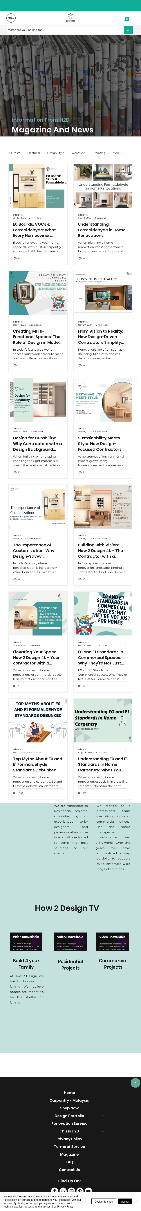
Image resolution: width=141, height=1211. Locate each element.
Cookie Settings (104, 1201)
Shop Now (69, 1108)
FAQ (69, 1162)
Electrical (33, 153)
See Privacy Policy (62, 1206)
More (116, 153)
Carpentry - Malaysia (69, 1100)
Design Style (55, 153)
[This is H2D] (103, 1131)
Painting (99, 153)
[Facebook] (54, 1191)
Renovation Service (69, 1123)
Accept (125, 1201)
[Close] (136, 1201)
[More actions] (62, 216)
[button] (126, 18)
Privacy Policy (69, 1138)
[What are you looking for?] (128, 30)
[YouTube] (88, 1191)
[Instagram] (71, 1191)
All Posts (14, 153)
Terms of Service (69, 1146)
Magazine (69, 1154)
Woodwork (78, 153)
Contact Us (69, 1169)
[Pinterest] (80, 1191)
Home (69, 1092)
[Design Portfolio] (103, 1116)
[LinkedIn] (63, 1191)
